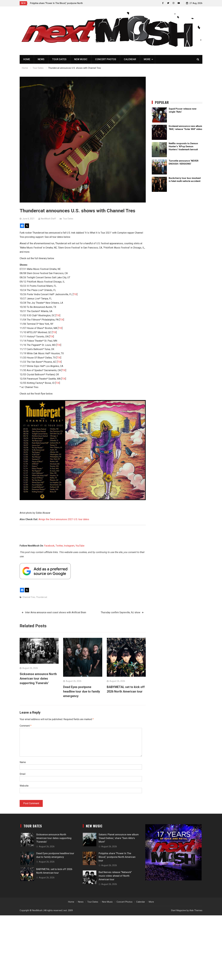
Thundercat (41, 597)
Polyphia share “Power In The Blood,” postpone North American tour (117, 857)
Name (23, 762)
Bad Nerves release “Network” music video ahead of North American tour (115, 876)
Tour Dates (59, 59)
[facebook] (163, 3)
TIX (75, 294)
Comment (25, 725)
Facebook (49, 545)
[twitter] (168, 3)
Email (22, 774)
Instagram (69, 545)
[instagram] (173, 3)
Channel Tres (29, 597)
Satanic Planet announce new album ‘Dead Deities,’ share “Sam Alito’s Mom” (119, 838)
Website (24, 785)
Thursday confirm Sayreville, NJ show (120, 612)
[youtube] (178, 3)
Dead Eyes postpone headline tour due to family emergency (81, 691)
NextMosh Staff (48, 218)
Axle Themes (195, 910)
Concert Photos (105, 59)
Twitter (59, 545)
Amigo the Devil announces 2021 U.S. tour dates (64, 519)
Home (26, 59)
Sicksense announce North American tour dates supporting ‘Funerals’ (38, 678)
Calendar (130, 59)
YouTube (80, 545)
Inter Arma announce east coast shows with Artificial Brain (55, 612)
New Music (80, 59)
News (41, 59)
